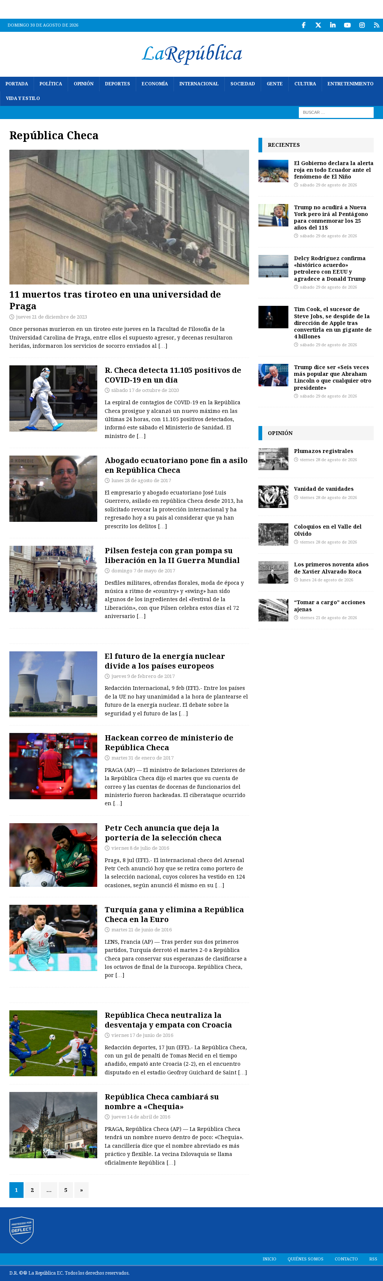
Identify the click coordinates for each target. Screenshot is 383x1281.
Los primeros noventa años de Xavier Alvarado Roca (331, 568)
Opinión (84, 83)
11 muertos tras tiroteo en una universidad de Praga (115, 300)
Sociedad (242, 83)
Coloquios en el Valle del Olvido (328, 530)
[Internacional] (53, 398)
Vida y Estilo (23, 98)
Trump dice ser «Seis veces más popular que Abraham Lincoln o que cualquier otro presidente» (332, 377)
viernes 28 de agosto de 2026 (328, 459)
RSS (373, 1259)
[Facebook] (303, 25)
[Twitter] (318, 25)
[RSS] (376, 25)
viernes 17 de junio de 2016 (142, 1035)
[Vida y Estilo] (53, 579)
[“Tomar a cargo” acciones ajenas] (273, 610)
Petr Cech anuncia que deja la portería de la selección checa (163, 833)
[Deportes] (53, 855)
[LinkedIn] (332, 25)
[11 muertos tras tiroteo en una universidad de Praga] (129, 217)
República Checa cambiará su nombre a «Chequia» (162, 1101)
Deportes (117, 83)
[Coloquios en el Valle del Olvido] (273, 534)
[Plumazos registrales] (273, 459)
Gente (275, 83)
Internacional (199, 83)
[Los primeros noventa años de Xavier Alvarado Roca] (273, 572)
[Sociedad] (53, 489)
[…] (162, 346)
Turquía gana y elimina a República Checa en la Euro (174, 914)
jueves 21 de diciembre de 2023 (51, 317)
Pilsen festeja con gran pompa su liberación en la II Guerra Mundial (172, 555)
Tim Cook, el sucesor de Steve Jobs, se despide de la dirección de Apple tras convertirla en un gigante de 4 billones (333, 322)
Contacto (346, 1259)
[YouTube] (347, 25)
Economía (155, 83)
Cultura (305, 83)
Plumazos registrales (323, 450)
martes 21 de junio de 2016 (141, 929)
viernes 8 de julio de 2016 (140, 848)
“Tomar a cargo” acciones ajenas (329, 605)
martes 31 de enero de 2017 (142, 758)
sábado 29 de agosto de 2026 (328, 185)
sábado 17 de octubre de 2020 (145, 390)
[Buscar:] (336, 112)
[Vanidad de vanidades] (273, 497)
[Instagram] (361, 25)
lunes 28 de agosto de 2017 (141, 480)
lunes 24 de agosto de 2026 (326, 580)
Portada (17, 83)
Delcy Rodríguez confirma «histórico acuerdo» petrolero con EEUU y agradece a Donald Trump (330, 268)
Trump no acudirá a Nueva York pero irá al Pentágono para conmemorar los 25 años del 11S (331, 217)
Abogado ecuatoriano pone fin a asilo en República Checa (176, 465)
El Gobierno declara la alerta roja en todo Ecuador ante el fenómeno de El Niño (334, 169)
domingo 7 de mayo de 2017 (143, 570)
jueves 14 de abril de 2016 (140, 1117)
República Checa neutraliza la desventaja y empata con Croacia (168, 1020)
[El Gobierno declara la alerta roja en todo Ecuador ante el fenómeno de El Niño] (273, 171)
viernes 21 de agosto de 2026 (328, 617)
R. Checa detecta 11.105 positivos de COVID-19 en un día (173, 375)
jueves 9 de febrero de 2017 (143, 676)
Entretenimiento (351, 83)
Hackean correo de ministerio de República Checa (169, 742)
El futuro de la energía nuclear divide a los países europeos (165, 661)
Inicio (269, 1259)
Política (51, 83)
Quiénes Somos (306, 1259)
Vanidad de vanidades (324, 488)
